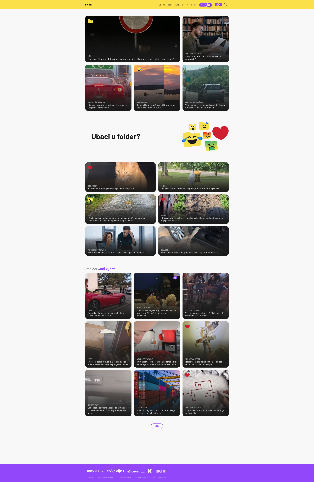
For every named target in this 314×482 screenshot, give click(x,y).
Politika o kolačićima (158, 477)
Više (157, 426)
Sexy (193, 4)
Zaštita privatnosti (141, 477)
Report (185, 4)
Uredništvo (91, 477)
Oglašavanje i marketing (107, 477)
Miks (170, 4)
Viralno (162, 4)
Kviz (177, 4)
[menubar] (226, 4)
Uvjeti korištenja (125, 477)
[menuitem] (226, 4)
